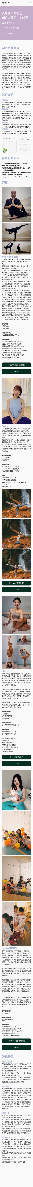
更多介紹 (16, 371)
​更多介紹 (16, 590)
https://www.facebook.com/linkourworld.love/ (16, 177)
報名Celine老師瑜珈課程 (16, 1041)
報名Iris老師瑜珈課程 (16, 757)
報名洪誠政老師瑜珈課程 (16, 365)
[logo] (6, 2)
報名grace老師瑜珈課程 (16, 583)
